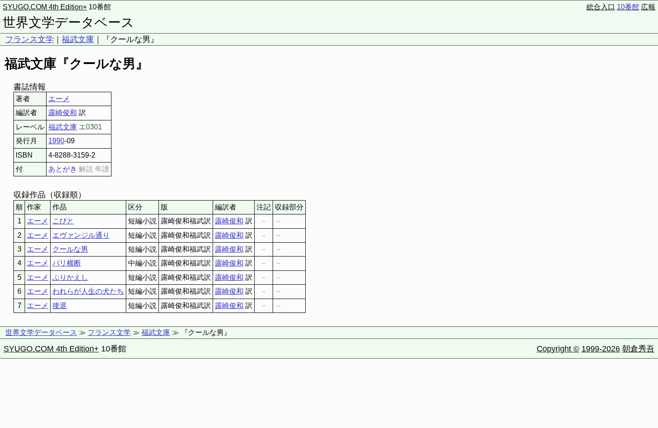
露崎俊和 (62, 112)
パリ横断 (66, 263)
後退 (59, 305)
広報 (648, 7)
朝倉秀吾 (638, 348)
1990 (56, 141)
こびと (63, 221)
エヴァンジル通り (81, 235)
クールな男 (70, 249)
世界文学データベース (68, 22)
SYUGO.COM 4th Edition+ (45, 7)
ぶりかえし (70, 277)
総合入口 (600, 7)
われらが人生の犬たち (88, 291)
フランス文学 (29, 39)
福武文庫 (78, 39)
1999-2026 (600, 348)
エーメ (59, 99)
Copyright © (558, 348)
